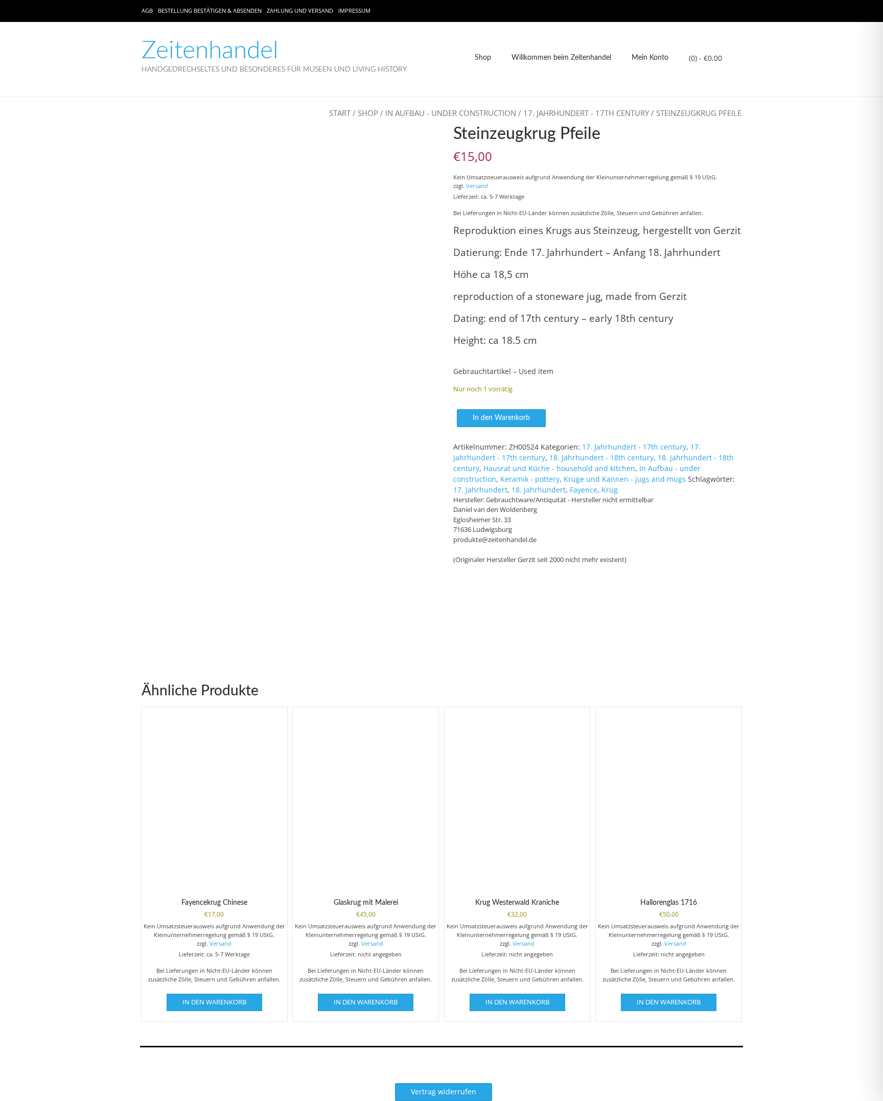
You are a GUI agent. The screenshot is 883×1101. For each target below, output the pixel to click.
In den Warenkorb (501, 417)
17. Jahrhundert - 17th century (586, 113)
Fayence (583, 490)
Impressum (354, 10)
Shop (483, 57)
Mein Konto (650, 57)
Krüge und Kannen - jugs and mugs (625, 479)
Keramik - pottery (530, 479)
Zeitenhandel (210, 50)
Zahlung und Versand (300, 10)
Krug (609, 490)
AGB (147, 10)
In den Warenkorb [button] (214, 1001)
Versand (477, 186)
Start (340, 113)
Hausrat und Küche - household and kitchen (559, 468)
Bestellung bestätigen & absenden (210, 10)
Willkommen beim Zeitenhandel (561, 57)
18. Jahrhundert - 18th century (601, 457)
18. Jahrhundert (539, 490)
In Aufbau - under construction (450, 113)
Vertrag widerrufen (443, 1091)
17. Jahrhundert (480, 490)
